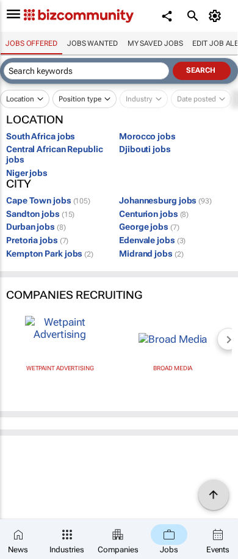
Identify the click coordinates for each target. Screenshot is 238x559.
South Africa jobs (40, 136)
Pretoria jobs (37, 240)
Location (20, 99)
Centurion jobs (154, 214)
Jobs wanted (92, 43)
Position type (80, 99)
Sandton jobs (40, 214)
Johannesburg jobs (165, 200)
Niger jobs (27, 173)
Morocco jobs (147, 136)
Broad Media (172, 368)
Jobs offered (31, 43)
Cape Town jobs (48, 200)
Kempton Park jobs (49, 253)
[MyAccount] (216, 16)
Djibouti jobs (145, 149)
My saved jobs (155, 43)
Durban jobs (36, 227)
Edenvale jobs (152, 240)
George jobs (149, 227)
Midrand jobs (151, 253)
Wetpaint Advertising (60, 368)
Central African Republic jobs (54, 154)
